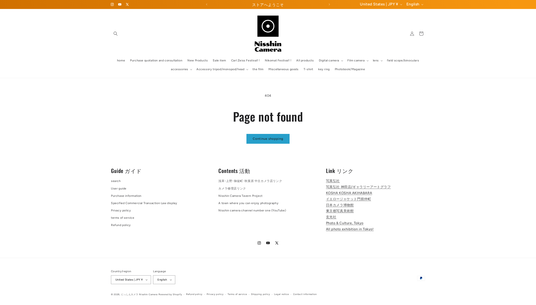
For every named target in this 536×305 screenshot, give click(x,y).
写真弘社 (333, 181)
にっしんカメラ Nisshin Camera (139, 294)
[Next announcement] (329, 4)
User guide (118, 188)
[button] (115, 33)
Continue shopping (268, 139)
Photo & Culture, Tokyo (344, 223)
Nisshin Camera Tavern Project (240, 196)
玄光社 (331, 217)
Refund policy (121, 225)
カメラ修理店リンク (232, 188)
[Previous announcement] (206, 4)
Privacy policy (121, 210)
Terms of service (237, 294)
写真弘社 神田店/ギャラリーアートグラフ (358, 187)
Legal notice (281, 294)
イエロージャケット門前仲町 (348, 199)
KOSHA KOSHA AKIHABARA (349, 193)
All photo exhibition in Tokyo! (350, 229)
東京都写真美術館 (340, 211)
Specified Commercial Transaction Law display (144, 203)
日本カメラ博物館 (340, 205)
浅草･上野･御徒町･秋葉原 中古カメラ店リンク (250, 181)
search (116, 181)
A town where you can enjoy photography (248, 203)
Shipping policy (260, 294)
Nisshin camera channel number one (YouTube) (252, 210)
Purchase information (126, 196)
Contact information (305, 294)
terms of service (122, 218)
